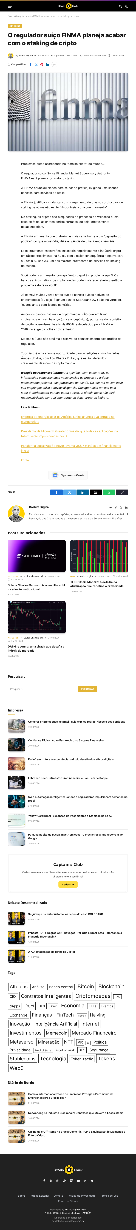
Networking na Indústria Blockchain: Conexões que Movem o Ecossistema (75, 1113)
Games (82, 1015)
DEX (41, 1006)
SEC (82, 1050)
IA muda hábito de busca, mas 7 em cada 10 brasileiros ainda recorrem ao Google (75, 836)
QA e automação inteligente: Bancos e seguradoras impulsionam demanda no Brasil (78, 798)
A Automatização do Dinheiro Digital (51, 951)
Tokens (106, 1058)
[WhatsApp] (11, 222)
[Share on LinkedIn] (47, 64)
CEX (13, 996)
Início (10, 16)
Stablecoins (22, 1058)
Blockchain (111, 986)
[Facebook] (11, 168)
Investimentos (25, 1033)
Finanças (42, 1015)
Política (100, 1042)
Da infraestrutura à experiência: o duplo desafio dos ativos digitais (71, 759)
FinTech (65, 1015)
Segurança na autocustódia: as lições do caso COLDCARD (65, 914)
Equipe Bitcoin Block (33, 576)
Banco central (61, 987)
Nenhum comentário (95, 55)
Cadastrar (68, 884)
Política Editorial (39, 1195)
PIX (80, 1042)
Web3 (17, 1068)
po (88, 1043)
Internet (90, 1024)
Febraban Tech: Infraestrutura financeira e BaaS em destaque (68, 778)
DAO (117, 996)
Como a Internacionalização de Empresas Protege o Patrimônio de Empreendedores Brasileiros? (70, 1095)
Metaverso (21, 1042)
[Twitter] (11, 177)
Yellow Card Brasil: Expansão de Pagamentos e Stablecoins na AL (70, 816)
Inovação (20, 1024)
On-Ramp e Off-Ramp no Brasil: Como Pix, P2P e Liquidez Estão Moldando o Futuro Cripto (76, 1133)
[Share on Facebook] (30, 64)
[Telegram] (11, 213)
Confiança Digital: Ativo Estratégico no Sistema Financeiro (66, 740)
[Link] (68, 6)
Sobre (21, 1195)
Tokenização (82, 1059)
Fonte (25, 460)
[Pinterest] (11, 195)
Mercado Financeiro (94, 1033)
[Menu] (10, 6)
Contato (58, 1195)
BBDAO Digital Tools (75, 1209)
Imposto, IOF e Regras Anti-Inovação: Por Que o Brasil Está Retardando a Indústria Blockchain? (75, 934)
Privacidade (20, 1050)
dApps (15, 1006)
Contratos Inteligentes (46, 996)
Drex (53, 1006)
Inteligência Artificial (55, 1024)
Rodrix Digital (26, 55)
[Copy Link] (11, 231)
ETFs (93, 1006)
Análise (38, 987)
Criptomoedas (92, 996)
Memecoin (56, 1033)
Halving (98, 1015)
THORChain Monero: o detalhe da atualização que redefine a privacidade (97, 584)
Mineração (49, 1042)
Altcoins (15, 26)
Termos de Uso (109, 1195)
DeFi (72, 576)
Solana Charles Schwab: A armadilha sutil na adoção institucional (36, 587)
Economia (72, 1005)
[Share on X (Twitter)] (36, 64)
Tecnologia (53, 1058)
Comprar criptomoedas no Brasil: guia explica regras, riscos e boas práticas (76, 721)
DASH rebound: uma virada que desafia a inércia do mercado (36, 648)
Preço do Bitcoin (68, 1201)
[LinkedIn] (11, 186)
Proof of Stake (43, 1050)
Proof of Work (65, 1050)
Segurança (98, 1050)
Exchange (18, 1015)
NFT (68, 1042)
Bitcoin (86, 986)
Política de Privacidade (81, 1195)
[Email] (11, 204)
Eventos (107, 1006)
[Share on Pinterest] (41, 64)
